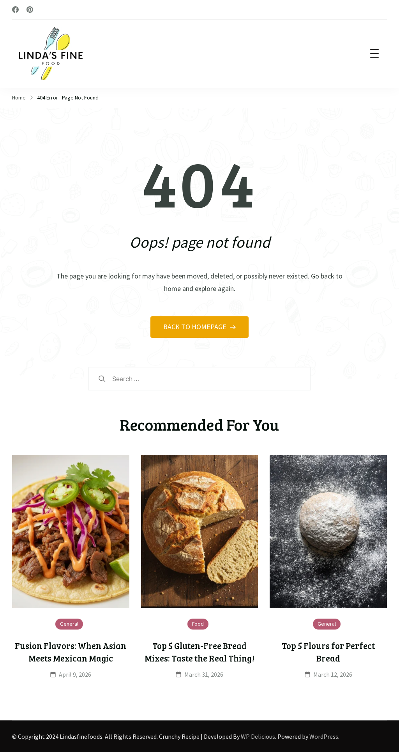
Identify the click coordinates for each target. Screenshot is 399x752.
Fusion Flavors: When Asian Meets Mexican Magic (70, 652)
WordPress (323, 736)
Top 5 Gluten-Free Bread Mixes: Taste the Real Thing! (199, 652)
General (69, 623)
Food (198, 623)
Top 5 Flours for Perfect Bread (328, 652)
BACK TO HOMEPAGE (195, 326)
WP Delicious (258, 736)
